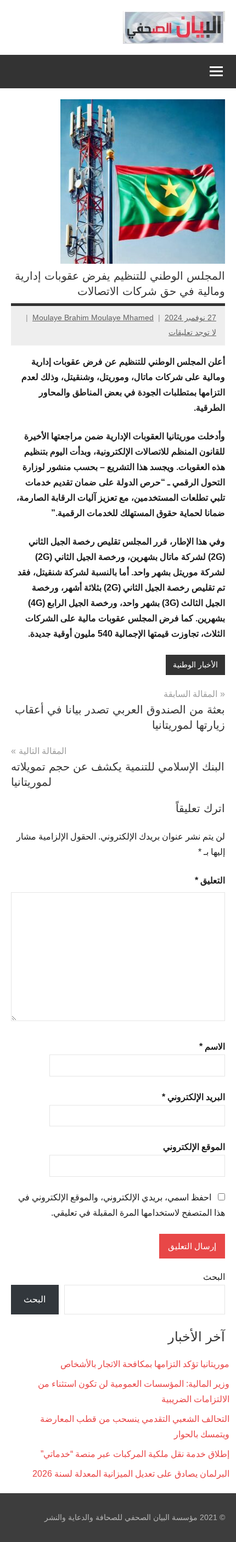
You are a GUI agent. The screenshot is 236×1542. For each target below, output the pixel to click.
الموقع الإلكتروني (194, 1147)
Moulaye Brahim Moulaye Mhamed (93, 317)
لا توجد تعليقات (192, 332)
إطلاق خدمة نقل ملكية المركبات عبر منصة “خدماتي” (135, 1454)
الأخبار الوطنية (195, 664)
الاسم (212, 1046)
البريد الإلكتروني (193, 1097)
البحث (214, 1277)
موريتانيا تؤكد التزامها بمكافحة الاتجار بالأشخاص (144, 1364)
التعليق (210, 880)
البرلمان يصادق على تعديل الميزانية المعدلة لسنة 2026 (130, 1473)
